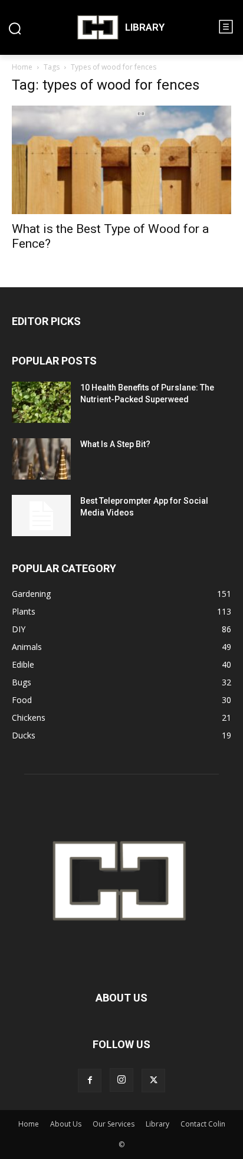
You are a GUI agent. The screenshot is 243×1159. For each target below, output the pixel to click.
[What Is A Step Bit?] (41, 459)
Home (22, 67)
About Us (65, 1124)
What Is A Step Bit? (115, 444)
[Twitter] (153, 1080)
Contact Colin (202, 1124)
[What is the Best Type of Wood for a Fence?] (121, 160)
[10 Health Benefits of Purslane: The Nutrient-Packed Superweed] (41, 402)
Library (157, 1124)
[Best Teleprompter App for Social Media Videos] (41, 515)
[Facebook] (89, 1080)
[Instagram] (121, 1080)
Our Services (113, 1124)
